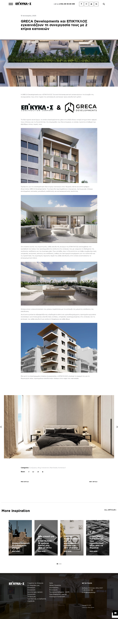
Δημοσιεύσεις (53, 587)
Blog (39, 467)
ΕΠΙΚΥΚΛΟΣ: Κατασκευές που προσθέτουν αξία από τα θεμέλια (97, 542)
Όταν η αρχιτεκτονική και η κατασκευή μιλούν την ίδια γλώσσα (72, 542)
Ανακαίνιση (45, 467)
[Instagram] (86, 4)
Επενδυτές (31, 601)
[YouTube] (91, 4)
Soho (51, 583)
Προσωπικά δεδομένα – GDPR (59, 592)
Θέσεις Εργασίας (55, 585)
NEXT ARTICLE (93, 481)
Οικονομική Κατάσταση (57, 596)
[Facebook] (81, 4)
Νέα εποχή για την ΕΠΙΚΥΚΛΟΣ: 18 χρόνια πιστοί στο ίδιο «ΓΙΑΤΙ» (46, 542)
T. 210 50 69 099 (87, 590)
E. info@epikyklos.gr (88, 592)
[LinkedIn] (96, 4)
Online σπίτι (31, 594)
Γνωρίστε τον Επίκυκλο (35, 583)
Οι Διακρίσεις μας (33, 585)
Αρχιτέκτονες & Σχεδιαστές (36, 599)
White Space (91, 607)
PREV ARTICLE (25, 481)
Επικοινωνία (53, 590)
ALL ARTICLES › (110, 510)
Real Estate (53, 467)
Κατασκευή (62, 467)
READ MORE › (16, 551)
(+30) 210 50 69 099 (67, 4)
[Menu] (11, 4)
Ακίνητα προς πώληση (34, 592)
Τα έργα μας (31, 596)
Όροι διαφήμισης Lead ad (57, 594)
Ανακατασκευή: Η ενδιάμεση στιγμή (21, 545)
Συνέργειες (33, 467)
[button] (104, 4)
